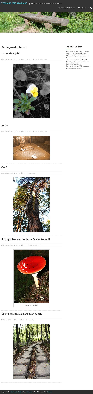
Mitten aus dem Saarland (16, 392)
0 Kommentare (26, 59)
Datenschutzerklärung (66, 8)
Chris (17, 59)
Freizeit (30, 245)
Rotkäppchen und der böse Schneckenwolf (25, 239)
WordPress (49, 392)
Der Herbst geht (10, 53)
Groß (4, 167)
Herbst (41, 59)
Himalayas (29, 392)
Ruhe (41, 245)
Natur (36, 59)
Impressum (82, 8)
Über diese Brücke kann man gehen (21, 313)
